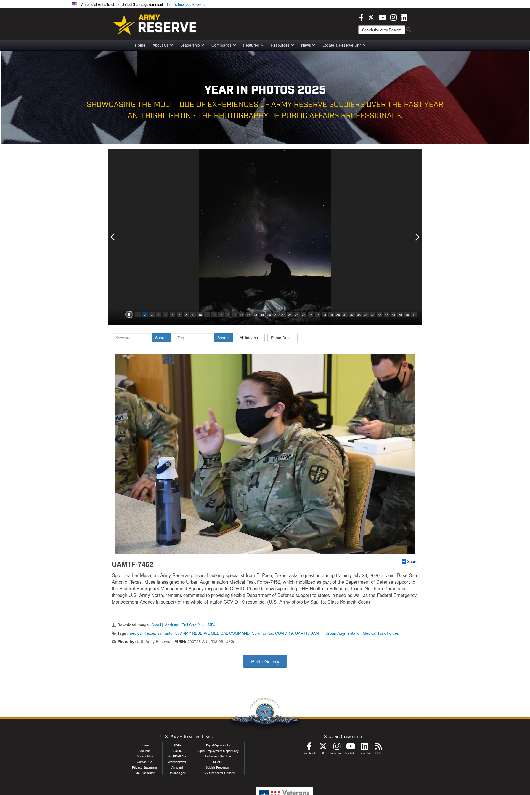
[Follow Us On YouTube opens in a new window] (350, 748)
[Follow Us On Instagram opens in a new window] (337, 748)
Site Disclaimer (145, 773)
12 (214, 314)
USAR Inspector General (218, 773)
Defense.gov (177, 773)
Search (161, 337)
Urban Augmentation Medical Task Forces (362, 633)
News (306, 45)
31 (345, 314)
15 (234, 314)
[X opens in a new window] (371, 17)
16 (241, 314)
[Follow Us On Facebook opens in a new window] (309, 748)
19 (262, 314)
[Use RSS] (378, 748)
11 (207, 314)
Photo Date (281, 337)
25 (303, 314)
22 (283, 314)
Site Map (144, 751)
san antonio (167, 633)
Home (140, 45)
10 (200, 314)
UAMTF (301, 633)
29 (331, 314)
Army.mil (177, 767)
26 (310, 314)
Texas (150, 633)
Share (412, 561)
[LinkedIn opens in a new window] (404, 17)
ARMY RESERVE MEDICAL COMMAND (215, 633)
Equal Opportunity (218, 745)
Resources (280, 45)
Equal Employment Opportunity (218, 751)
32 (352, 314)
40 (407, 314)
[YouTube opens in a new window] (382, 17)
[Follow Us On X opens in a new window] (323, 748)
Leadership (190, 45)
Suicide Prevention (218, 767)
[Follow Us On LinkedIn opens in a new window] (364, 748)
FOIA (177, 745)
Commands (221, 45)
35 (372, 314)
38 (393, 314)
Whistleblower (177, 762)
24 (296, 314)
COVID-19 (284, 633)
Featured (251, 45)
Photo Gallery (265, 661)
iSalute (177, 751)
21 (276, 314)
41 (414, 314)
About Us (161, 45)
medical (135, 633)
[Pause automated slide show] (129, 314)
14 (227, 314)
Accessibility (144, 756)
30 (338, 314)
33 (359, 314)
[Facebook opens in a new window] (361, 17)
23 (290, 314)
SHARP (218, 762)
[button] (187, 4)
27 (317, 314)
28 (324, 314)
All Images (249, 337)
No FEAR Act (177, 756)
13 (220, 314)
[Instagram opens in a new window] (393, 17)
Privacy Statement (144, 767)
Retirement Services (218, 756)
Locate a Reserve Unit (341, 45)
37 (386, 314)
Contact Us (144, 762)
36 (379, 314)
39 (400, 314)
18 (255, 314)
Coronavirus (262, 633)
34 (365, 314)
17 (248, 314)
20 (269, 314)
